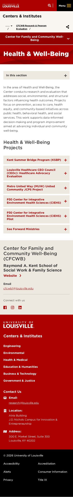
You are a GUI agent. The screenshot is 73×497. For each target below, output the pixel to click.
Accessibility (11, 463)
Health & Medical (15, 360)
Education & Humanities (20, 366)
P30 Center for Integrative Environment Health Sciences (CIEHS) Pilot (34, 216)
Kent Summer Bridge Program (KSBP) (34, 160)
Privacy (8, 479)
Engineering (12, 346)
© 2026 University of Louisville (23, 455)
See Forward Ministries (23, 229)
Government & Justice (19, 380)
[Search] (51, 5)
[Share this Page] (67, 27)
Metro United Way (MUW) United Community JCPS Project (31, 188)
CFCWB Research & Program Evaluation (31, 27)
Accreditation (46, 463)
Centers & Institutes (22, 336)
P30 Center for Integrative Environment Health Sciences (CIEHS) (34, 201)
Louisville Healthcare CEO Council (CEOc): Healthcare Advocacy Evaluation (31, 173)
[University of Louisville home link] (11, 5)
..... (8, 25)
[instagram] (12, 307)
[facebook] (5, 307)
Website (10, 275)
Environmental (13, 353)
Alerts (7, 471)
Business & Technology (19, 373)
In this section (16, 75)
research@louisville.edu (24, 402)
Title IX (42, 479)
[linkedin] (20, 307)
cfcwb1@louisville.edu (18, 288)
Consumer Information (52, 471)
